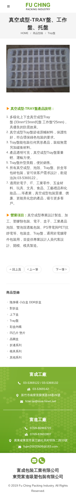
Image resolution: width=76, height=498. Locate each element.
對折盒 (14, 308)
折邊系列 (16, 345)
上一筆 (33, 269)
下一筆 (60, 269)
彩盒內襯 (16, 326)
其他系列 (16, 357)
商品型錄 (38, 33)
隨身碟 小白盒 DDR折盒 (25, 302)
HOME (24, 33)
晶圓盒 (14, 339)
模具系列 (16, 351)
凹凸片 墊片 (17, 333)
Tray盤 (51, 33)
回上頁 (16, 269)
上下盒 (14, 314)
